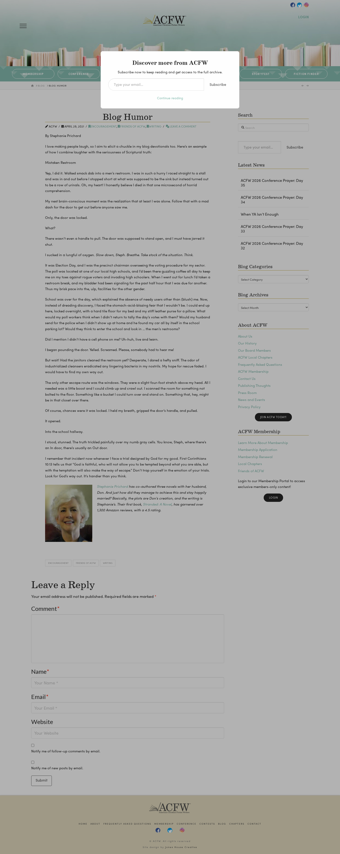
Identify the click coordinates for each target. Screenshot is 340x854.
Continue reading (170, 98)
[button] (23, 26)
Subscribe (218, 84)
